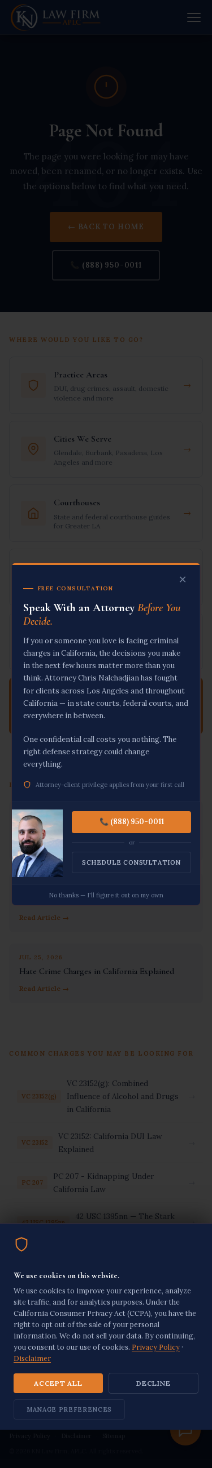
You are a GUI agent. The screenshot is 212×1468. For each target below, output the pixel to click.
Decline (153, 1383)
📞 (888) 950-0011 (131, 821)
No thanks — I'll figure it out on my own (106, 895)
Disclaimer (32, 1358)
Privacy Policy (156, 1346)
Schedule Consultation (131, 862)
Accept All (58, 1383)
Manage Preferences (69, 1409)
